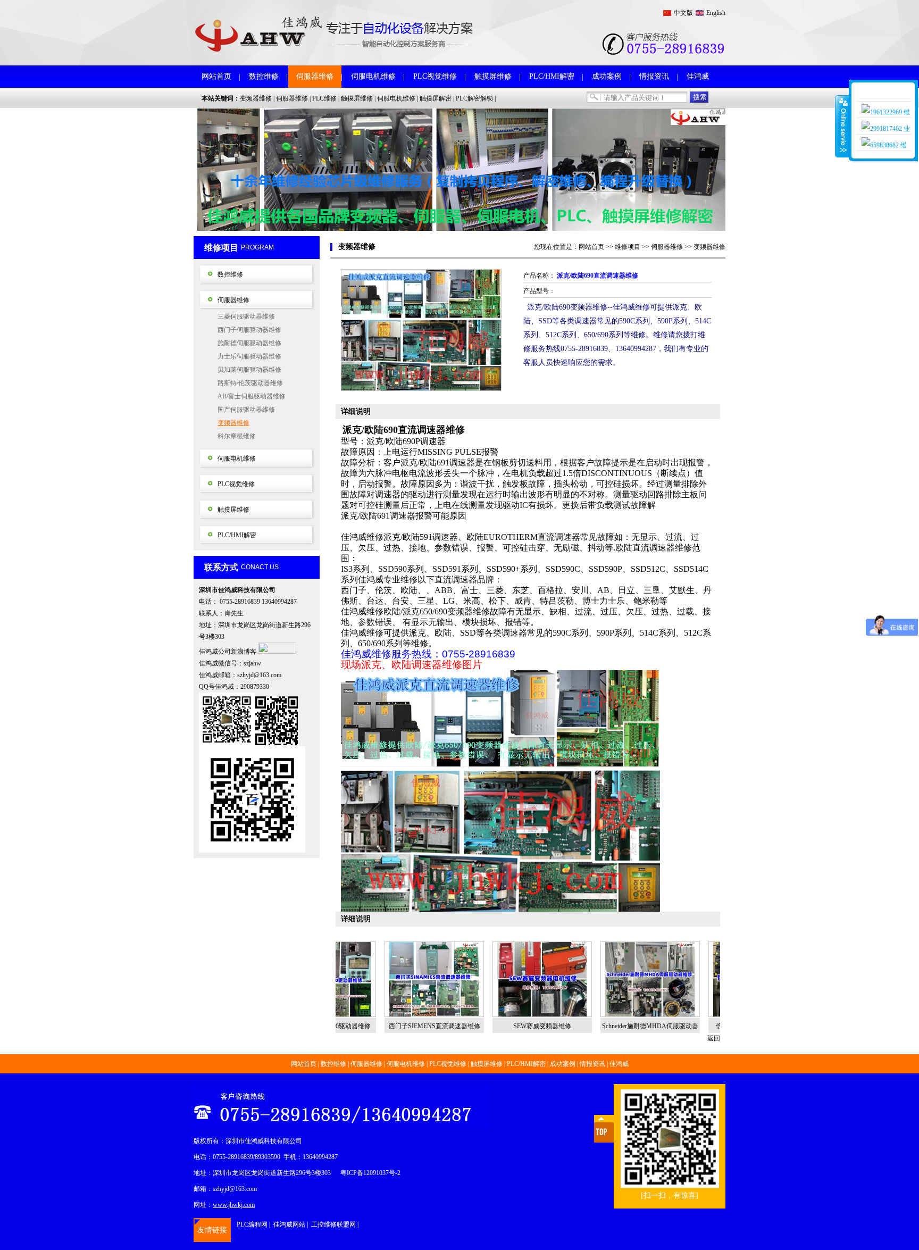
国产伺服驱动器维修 (246, 409)
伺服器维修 (314, 76)
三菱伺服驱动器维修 (246, 316)
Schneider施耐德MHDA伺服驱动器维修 (606, 1028)
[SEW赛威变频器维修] (498, 979)
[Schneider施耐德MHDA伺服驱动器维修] (606, 979)
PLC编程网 (252, 1224)
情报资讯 (654, 76)
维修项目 (627, 247)
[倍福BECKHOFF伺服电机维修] (714, 979)
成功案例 (607, 76)
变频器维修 (256, 98)
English (715, 12)
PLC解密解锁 (474, 98)
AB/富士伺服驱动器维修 (252, 396)
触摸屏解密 (436, 98)
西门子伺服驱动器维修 (249, 330)
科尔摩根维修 (237, 436)
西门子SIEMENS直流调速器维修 (391, 1026)
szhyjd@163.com (259, 675)
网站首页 (216, 76)
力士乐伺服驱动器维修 (249, 356)
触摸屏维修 (493, 76)
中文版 (683, 12)
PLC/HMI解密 (551, 76)
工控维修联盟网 (333, 1224)
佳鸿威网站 (289, 1224)
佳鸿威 (698, 76)
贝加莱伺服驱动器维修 (249, 369)
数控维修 (264, 76)
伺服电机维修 (373, 76)
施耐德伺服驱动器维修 (249, 343)
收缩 (842, 126)
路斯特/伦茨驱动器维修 (250, 383)
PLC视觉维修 (435, 76)
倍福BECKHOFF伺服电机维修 (714, 1026)
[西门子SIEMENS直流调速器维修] (390, 979)
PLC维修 (324, 98)
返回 (713, 1038)
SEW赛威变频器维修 (499, 1026)
